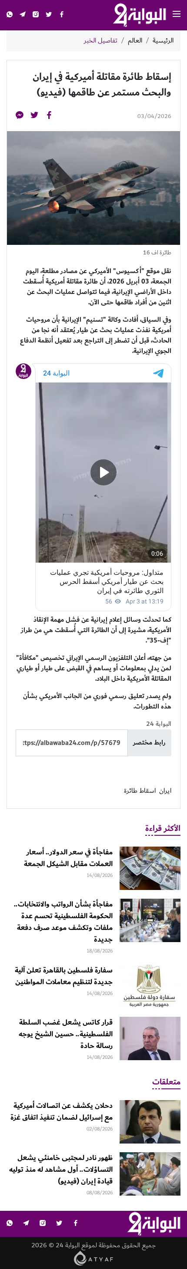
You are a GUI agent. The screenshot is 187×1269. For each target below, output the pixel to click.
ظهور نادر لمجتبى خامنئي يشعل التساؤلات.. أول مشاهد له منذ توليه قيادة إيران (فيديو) (61, 1169)
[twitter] (49, 15)
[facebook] (62, 15)
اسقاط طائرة (140, 791)
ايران (165, 791)
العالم (135, 41)
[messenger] (19, 116)
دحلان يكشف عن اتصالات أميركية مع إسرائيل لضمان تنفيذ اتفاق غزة (61, 1111)
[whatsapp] (10, 15)
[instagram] (36, 15)
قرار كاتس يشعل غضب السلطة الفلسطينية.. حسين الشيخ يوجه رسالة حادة (66, 1034)
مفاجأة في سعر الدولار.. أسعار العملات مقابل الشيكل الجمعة (68, 858)
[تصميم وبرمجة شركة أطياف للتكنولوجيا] (94, 1258)
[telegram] (23, 15)
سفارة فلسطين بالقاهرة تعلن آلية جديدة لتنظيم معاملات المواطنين (64, 976)
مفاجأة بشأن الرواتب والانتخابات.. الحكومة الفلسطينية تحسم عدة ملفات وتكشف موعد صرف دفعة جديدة (63, 922)
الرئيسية (163, 41)
